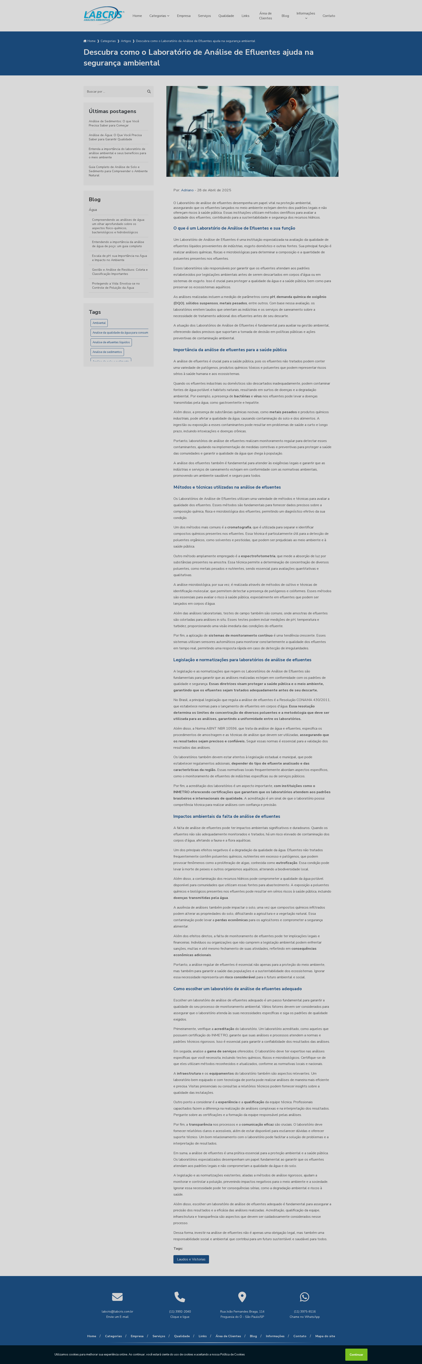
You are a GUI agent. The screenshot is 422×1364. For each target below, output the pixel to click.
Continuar (356, 1354)
